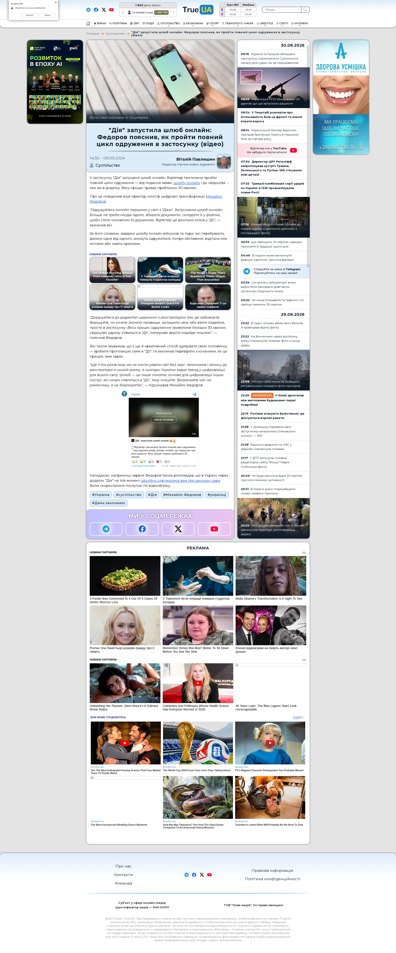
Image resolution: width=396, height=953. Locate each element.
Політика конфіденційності (272, 878)
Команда (123, 883)
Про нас (123, 866)
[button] (122, 12)
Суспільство (115, 33)
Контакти (123, 874)
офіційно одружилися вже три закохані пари (180, 480)
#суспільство (129, 495)
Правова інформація (272, 870)
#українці (217, 495)
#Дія (152, 495)
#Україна (101, 495)
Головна (92, 33)
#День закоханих (108, 503)
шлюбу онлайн (187, 183)
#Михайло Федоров (182, 495)
